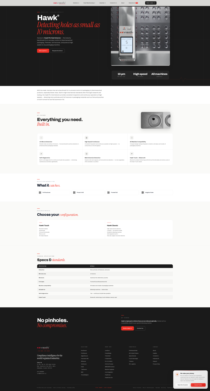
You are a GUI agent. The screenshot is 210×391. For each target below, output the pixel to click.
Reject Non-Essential (183, 384)
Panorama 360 (85, 358)
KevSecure (84, 350)
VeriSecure (84, 364)
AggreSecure (84, 355)
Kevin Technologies (148, 387)
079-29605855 (40, 371)
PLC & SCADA (108, 361)
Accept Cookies (198, 384)
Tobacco (131, 361)
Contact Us (113, 3)
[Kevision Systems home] (59, 2)
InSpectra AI (133, 3)
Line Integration (109, 372)
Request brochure (57, 50)
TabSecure (84, 369)
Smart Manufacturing (89, 3)
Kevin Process (137, 387)
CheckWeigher (85, 374)
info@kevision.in (41, 373)
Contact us (140, 328)
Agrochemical (132, 355)
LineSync (107, 350)
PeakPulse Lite (109, 377)
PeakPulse (107, 374)
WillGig (163, 387)
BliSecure (83, 361)
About (122, 3)
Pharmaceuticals (133, 350)
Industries (102, 3)
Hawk (82, 366)
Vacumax (158, 387)
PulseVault (107, 355)
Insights (155, 353)
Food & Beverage (133, 358)
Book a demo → (127, 328)
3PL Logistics (132, 364)
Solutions (75, 3)
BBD (82, 372)
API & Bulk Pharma (133, 353)
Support (155, 361)
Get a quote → (43, 50)
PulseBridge (108, 353)
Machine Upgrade (109, 369)
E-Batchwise (108, 358)
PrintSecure (84, 353)
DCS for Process (109, 364)
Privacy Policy (156, 364)
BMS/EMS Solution (110, 366)
